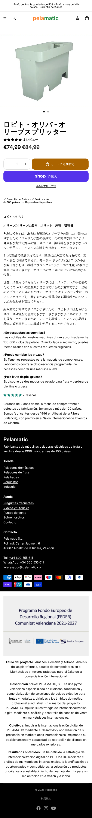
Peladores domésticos (18, 467)
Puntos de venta (14, 512)
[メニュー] (5, 18)
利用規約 (46, 798)
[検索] (14, 18)
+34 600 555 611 (21, 557)
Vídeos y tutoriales (16, 507)
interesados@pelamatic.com (23, 567)
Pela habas (11, 477)
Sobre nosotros (14, 517)
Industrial (9, 486)
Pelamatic (51, 789)
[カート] (87, 18)
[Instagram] (46, 808)
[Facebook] (38, 808)
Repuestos (10, 482)
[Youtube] (53, 808)
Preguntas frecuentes (18, 503)
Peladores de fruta (16, 472)
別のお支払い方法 (46, 186)
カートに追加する (63, 164)
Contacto (9, 522)
